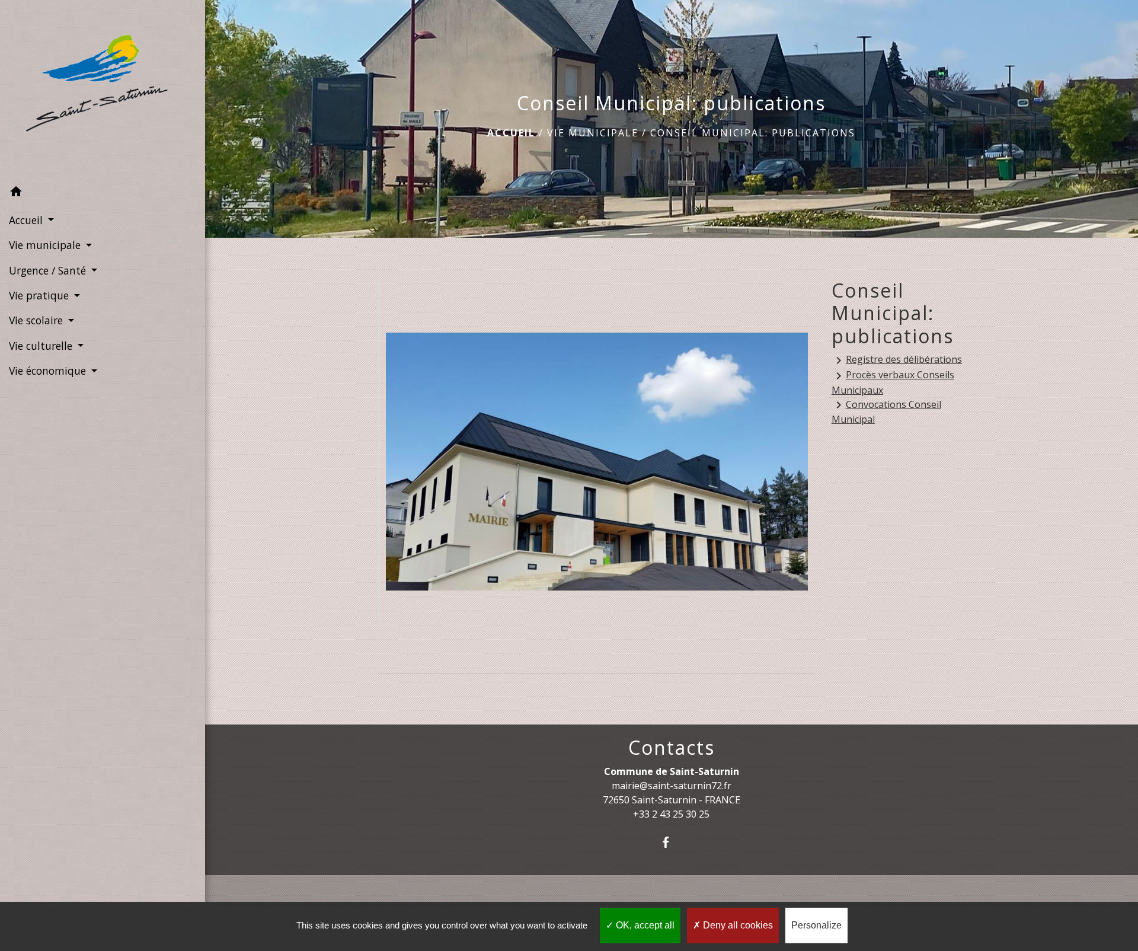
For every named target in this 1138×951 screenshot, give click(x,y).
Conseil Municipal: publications (752, 132)
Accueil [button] (27, 220)
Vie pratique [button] (40, 295)
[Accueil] (102, 90)
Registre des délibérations (897, 360)
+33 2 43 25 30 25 (671, 814)
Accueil (511, 132)
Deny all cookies (737, 925)
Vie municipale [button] (46, 245)
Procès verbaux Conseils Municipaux (893, 382)
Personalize (816, 925)
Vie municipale (592, 132)
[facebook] (671, 842)
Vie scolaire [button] (37, 320)
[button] (102, 193)
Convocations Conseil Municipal (886, 412)
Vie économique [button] (49, 370)
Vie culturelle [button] (42, 346)
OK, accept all (644, 925)
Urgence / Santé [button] (49, 270)
